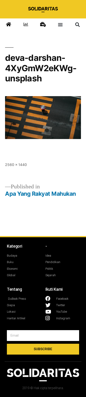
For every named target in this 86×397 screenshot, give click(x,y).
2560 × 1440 (16, 165)
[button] (60, 24)
